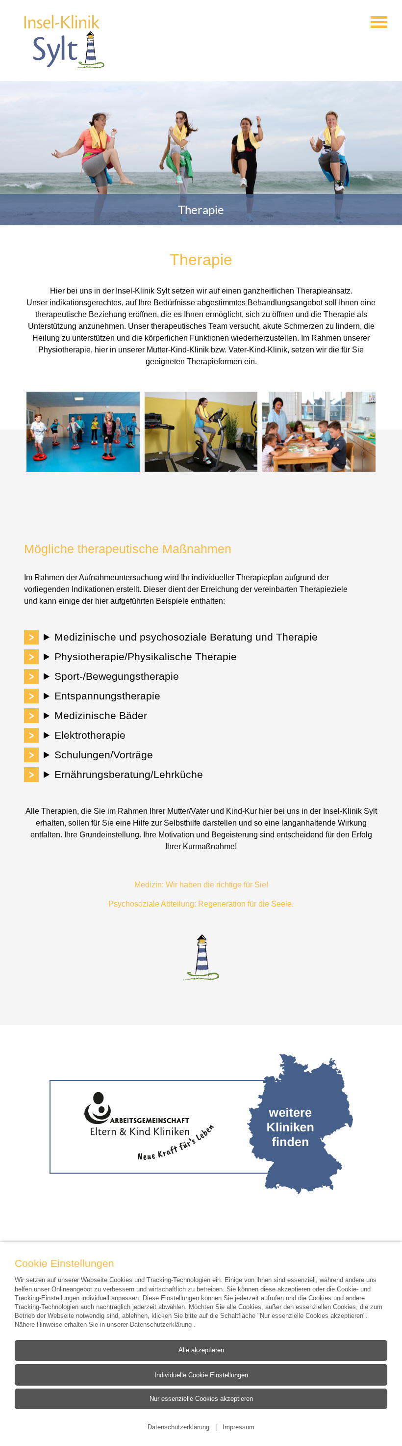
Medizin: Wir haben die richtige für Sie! (201, 884)
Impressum (238, 1427)
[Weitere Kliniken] (201, 1124)
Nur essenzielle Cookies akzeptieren (201, 1398)
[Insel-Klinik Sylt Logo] (64, 42)
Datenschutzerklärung (162, 1324)
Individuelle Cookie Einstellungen (201, 1374)
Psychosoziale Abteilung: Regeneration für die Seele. (201, 903)
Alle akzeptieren (201, 1350)
